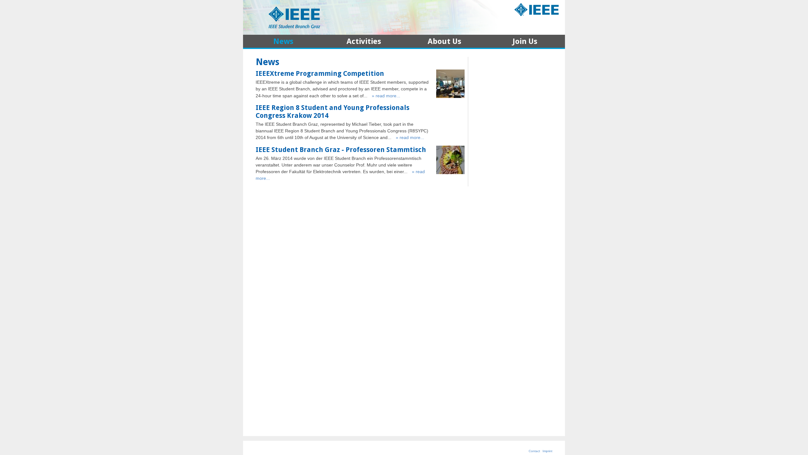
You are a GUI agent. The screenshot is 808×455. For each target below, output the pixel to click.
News (283, 42)
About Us (444, 42)
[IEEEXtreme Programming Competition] (450, 96)
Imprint (547, 451)
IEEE (536, 10)
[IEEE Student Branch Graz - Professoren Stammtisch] (450, 172)
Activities (364, 42)
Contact (534, 451)
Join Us (525, 42)
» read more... (386, 95)
